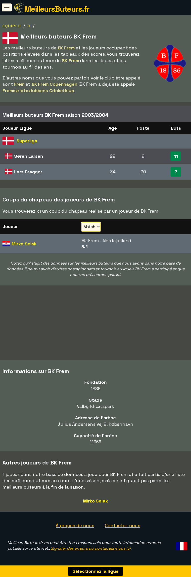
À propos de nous (75, 525)
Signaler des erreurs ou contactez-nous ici (91, 548)
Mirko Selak (95, 501)
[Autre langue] (181, 544)
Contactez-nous (122, 525)
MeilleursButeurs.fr (56, 9)
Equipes (11, 26)
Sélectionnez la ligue (96, 571)
